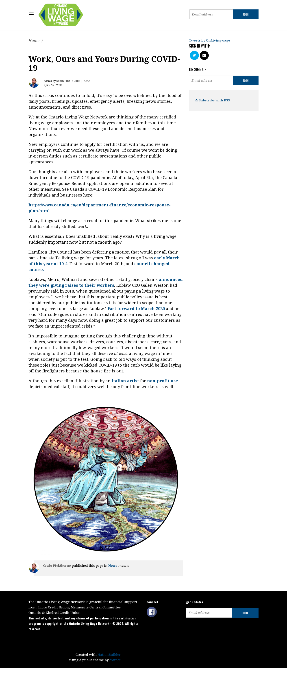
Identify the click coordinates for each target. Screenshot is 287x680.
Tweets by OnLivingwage (209, 40)
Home (33, 40)
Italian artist (125, 380)
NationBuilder (109, 655)
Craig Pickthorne (68, 81)
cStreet (115, 660)
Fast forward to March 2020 (136, 308)
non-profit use (162, 380)
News (112, 565)
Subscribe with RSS (214, 100)
